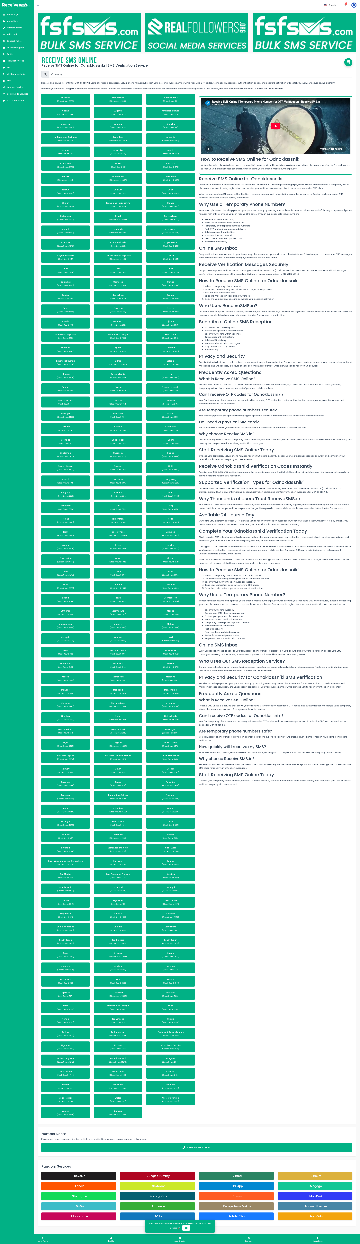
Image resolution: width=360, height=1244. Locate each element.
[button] (331, 5)
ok (186, 1227)
